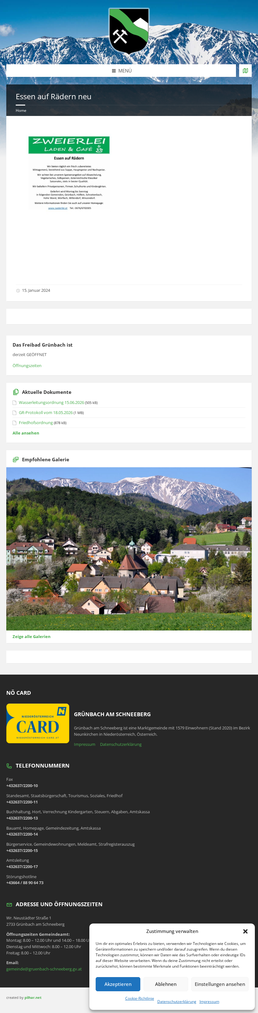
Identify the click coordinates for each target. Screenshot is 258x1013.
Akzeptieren (118, 984)
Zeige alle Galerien (32, 636)
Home (21, 110)
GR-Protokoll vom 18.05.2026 (46, 412)
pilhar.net (33, 997)
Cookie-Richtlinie (139, 998)
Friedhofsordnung (36, 422)
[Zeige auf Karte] (245, 70)
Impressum (209, 1001)
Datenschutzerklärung (176, 1001)
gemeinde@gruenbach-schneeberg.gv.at (44, 969)
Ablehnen (166, 984)
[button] (245, 931)
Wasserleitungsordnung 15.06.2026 (51, 402)
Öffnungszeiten (27, 365)
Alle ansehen (26, 433)
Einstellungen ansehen (220, 984)
